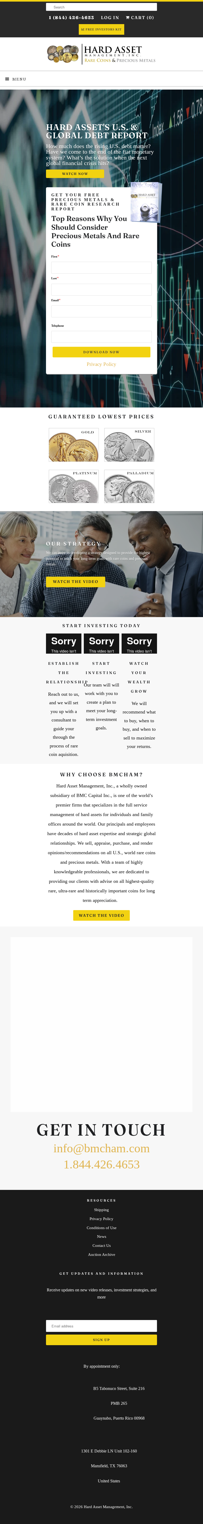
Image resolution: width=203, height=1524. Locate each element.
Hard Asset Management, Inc (108, 1507)
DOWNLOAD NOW (101, 352)
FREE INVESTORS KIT (104, 29)
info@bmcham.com (101, 1148)
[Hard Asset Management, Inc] (101, 54)
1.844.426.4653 (101, 1164)
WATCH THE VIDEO (75, 581)
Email (56, 300)
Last (55, 278)
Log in (110, 17)
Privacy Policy (101, 364)
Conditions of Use (102, 1228)
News (101, 1236)
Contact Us (102, 1245)
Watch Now (75, 174)
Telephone (57, 325)
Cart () (142, 17)
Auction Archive (101, 1254)
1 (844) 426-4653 (71, 17)
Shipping (101, 1210)
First (55, 256)
